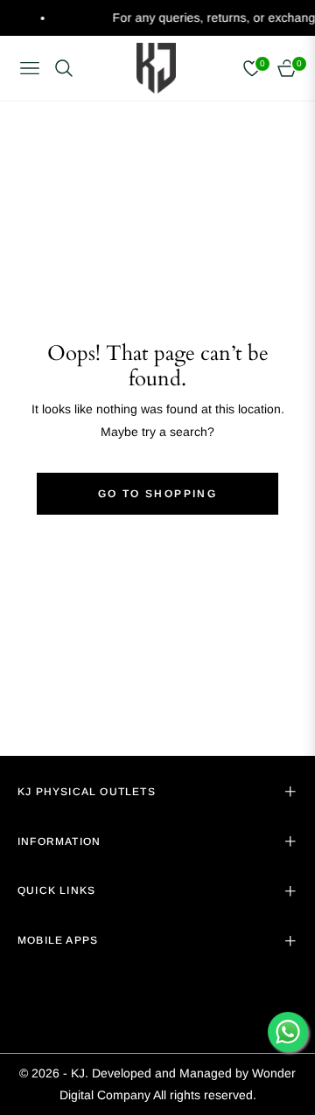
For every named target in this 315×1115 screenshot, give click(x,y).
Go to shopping (158, 494)
